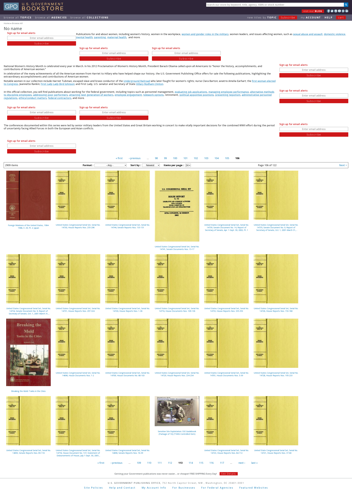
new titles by (271, 17)
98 (156, 158)
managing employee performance (228, 91)
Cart (341, 17)
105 (227, 158)
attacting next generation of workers (91, 94)
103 (206, 158)
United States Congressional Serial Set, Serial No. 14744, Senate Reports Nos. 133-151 (127, 226)
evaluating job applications (191, 91)
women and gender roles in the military (205, 34)
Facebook (328, 11)
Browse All (17, 17)
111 (160, 462)
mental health (84, 37)
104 (217, 158)
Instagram (335, 11)
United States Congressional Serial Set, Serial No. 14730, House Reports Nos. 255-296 (78, 226)
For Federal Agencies (217, 487)
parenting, (100, 37)
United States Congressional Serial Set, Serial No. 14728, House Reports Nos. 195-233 (276, 374)
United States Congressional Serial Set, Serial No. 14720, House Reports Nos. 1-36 (127, 309)
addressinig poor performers (50, 94)
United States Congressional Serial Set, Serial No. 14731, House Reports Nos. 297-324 (78, 309)
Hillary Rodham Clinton (149, 84)
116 (211, 462)
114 (191, 462)
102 (196, 158)
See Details (228, 473)
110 (149, 462)
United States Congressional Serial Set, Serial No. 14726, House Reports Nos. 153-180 (276, 309)
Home (7, 23)
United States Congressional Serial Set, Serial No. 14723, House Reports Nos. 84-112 (226, 451)
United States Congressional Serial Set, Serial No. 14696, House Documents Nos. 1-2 (78, 374)
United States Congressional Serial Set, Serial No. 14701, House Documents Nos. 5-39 (226, 374)
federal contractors (59, 98)
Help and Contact (122, 487)
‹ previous (135, 158)
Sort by (135, 165)
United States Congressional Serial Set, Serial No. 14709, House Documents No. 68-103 (127, 374)
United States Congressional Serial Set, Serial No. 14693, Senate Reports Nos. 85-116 (28, 451)
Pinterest (343, 11)
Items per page (173, 165)
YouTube (339, 11)
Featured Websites (253, 487)
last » (254, 462)
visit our (312, 11)
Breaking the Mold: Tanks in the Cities (28, 391)
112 (170, 462)
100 (175, 158)
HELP (328, 17)
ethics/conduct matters (33, 98)
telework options (153, 94)
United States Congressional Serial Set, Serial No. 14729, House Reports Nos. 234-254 (177, 374)
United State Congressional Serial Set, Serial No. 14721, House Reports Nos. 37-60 (276, 451)
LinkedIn (346, 11)
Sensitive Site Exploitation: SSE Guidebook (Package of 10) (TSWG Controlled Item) (177, 432)
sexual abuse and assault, (308, 34)
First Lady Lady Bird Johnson (57, 84)
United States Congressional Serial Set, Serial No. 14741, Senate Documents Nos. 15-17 (177, 247)
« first (119, 158)
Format (88, 165)
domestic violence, (335, 34)
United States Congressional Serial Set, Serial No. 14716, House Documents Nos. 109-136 (177, 309)
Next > (343, 165)
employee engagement (128, 94)
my (311, 17)
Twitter (332, 11)
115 (201, 462)
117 (222, 462)
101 (185, 158)
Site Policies (93, 487)
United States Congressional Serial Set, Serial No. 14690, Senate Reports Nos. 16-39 (127, 451)
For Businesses (183, 487)
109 (139, 462)
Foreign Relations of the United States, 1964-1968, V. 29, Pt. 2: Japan (28, 226)
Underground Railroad (136, 81)
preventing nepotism (227, 94)
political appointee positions (196, 94)
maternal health (116, 37)
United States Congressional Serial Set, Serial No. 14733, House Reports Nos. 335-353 (226, 309)
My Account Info (154, 487)
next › (241, 462)
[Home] (35, 9)
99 (165, 158)
